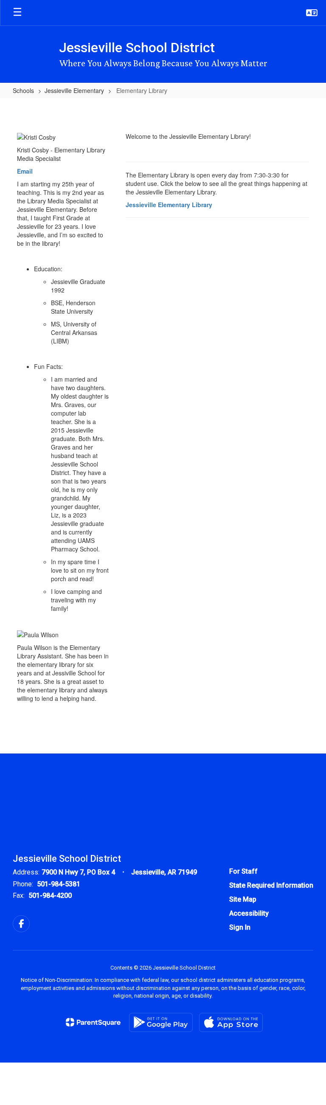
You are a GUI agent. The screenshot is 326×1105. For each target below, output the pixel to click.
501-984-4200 (50, 895)
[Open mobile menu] (17, 12)
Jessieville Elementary (74, 90)
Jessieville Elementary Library (169, 204)
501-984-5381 (58, 884)
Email (25, 171)
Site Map (242, 899)
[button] (312, 12)
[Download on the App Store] (231, 1022)
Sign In (239, 927)
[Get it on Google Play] (161, 1022)
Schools (23, 90)
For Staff (243, 871)
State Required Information (271, 885)
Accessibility (249, 913)
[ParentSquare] (93, 1022)
